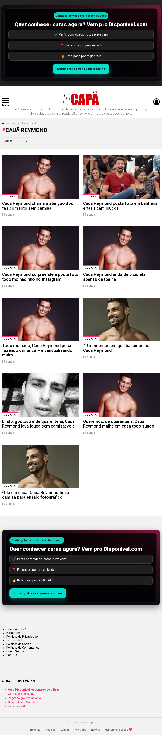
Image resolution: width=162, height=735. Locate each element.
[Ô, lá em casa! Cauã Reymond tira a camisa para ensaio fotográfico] (40, 466)
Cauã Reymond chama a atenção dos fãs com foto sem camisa (37, 206)
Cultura (10, 196)
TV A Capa (80, 729)
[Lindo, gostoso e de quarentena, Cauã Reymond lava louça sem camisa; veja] (40, 395)
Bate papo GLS (18, 706)
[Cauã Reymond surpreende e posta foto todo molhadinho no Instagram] (40, 248)
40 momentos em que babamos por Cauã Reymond (117, 348)
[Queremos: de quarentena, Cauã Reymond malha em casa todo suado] (121, 395)
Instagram (13, 632)
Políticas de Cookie (18, 644)
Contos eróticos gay (21, 693)
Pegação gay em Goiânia (24, 698)
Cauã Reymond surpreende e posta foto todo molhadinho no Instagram (40, 277)
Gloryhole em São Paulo (24, 702)
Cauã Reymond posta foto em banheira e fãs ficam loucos (120, 206)
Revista (95, 729)
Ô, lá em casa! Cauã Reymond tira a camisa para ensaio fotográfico (35, 495)
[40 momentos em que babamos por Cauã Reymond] (121, 319)
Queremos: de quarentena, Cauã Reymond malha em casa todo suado (118, 424)
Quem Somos (15, 651)
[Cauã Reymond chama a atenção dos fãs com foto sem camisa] (40, 177)
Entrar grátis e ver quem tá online (81, 68)
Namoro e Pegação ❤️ (118, 729)
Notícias (50, 729)
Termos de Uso (16, 640)
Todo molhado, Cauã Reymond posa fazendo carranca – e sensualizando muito (37, 350)
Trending (35, 729)
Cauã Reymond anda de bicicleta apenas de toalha (114, 277)
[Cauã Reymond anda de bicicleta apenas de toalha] (121, 248)
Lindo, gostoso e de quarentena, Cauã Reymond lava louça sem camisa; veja (38, 424)
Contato (11, 655)
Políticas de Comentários (22, 647)
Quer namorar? (16, 629)
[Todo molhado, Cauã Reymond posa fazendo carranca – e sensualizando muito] (40, 319)
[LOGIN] (156, 102)
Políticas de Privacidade (22, 636)
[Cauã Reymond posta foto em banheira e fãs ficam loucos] (121, 177)
